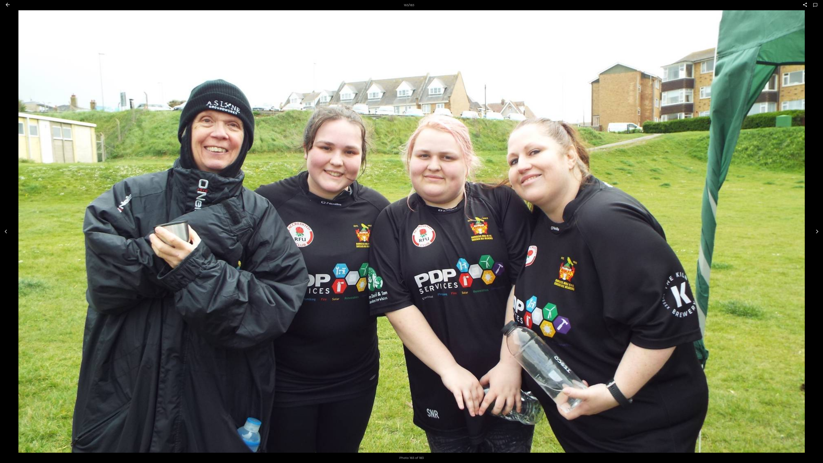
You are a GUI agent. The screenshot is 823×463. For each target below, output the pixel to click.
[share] (805, 5)
